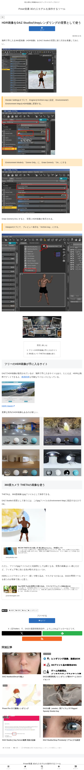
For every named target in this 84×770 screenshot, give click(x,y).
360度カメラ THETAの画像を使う (42, 354)
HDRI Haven (7, 406)
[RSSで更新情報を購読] (42, 639)
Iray (25, 610)
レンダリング (34, 610)
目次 (39, 345)
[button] (78, 469)
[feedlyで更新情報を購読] (62, 633)
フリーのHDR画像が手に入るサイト (43, 350)
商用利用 (25, 377)
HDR (12, 610)
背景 (5, 610)
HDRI (18, 610)
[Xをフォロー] (22, 633)
